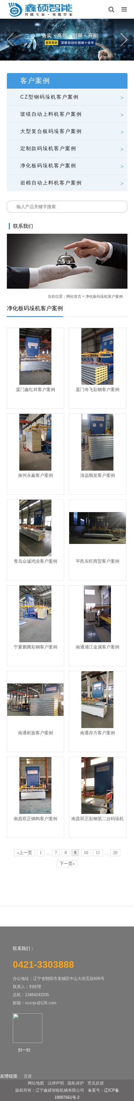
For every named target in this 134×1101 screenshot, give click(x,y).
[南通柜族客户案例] (35, 699)
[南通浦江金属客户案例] (97, 613)
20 (115, 852)
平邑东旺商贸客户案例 (97, 561)
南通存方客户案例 (97, 732)
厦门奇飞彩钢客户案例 (97, 389)
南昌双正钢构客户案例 (35, 818)
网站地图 (36, 1083)
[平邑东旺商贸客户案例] (97, 528)
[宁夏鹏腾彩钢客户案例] (35, 613)
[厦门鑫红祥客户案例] (35, 356)
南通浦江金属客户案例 (97, 646)
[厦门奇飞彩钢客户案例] (97, 356)
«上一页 (24, 852)
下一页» (67, 863)
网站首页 (73, 296)
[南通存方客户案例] (97, 699)
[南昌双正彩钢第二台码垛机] (97, 785)
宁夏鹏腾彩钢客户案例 (35, 646)
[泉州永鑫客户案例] (35, 442)
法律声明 (56, 1083)
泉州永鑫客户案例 (35, 475)
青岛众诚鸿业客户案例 (35, 561)
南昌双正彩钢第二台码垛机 (97, 818)
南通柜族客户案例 (35, 732)
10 (86, 852)
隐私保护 (76, 1083)
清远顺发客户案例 (97, 475)
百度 (28, 1076)
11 (98, 852)
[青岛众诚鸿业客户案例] (35, 528)
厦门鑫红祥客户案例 (35, 389)
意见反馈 (96, 1083)
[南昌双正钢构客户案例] (35, 785)
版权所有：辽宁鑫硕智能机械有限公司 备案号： (59, 1090)
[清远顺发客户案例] (97, 442)
